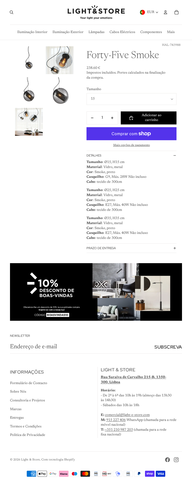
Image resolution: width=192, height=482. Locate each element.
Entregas (17, 418)
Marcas (16, 409)
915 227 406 (116, 420)
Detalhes (93, 155)
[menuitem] (171, 32)
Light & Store (30, 459)
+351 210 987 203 (119, 430)
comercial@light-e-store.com (127, 415)
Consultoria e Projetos (27, 400)
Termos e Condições (26, 426)
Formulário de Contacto (28, 383)
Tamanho (93, 89)
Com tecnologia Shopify (58, 459)
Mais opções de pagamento (131, 145)
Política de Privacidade (27, 435)
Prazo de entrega (101, 248)
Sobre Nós (18, 392)
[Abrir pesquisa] (11, 12)
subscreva (168, 347)
